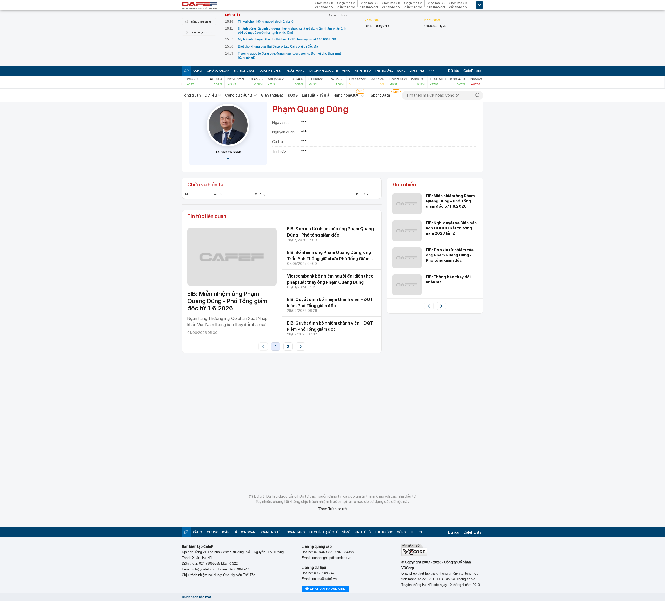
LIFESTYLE (417, 70)
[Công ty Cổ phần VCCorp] (414, 555)
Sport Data (380, 95)
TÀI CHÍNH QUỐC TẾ (323, 70)
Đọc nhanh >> (337, 15)
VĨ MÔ (346, 70)
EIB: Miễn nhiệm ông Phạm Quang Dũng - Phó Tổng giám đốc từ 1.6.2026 (227, 301)
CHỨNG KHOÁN (218, 70)
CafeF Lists (472, 71)
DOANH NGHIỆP (271, 70)
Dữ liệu (453, 71)
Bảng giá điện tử (201, 21)
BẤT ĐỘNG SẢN (244, 70)
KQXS (292, 95)
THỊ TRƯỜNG (384, 70)
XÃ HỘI (198, 70)
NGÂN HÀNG (296, 70)
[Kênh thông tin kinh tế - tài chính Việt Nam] (199, 6)
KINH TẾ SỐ (363, 70)
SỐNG (401, 70)
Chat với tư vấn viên (327, 589)
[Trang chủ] (186, 70)
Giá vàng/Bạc (272, 95)
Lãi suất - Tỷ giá (315, 95)
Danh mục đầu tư (201, 32)
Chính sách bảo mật (196, 597)
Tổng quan (191, 95)
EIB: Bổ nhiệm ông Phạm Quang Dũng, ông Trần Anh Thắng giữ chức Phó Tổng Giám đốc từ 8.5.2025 (329, 258)
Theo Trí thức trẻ (332, 509)
